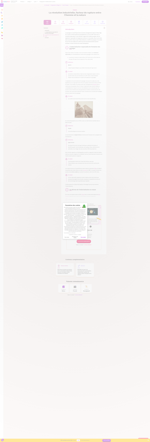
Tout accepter (83, 237)
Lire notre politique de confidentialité (69, 232)
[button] (2, 440)
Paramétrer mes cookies (75, 237)
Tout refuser (66, 237)
